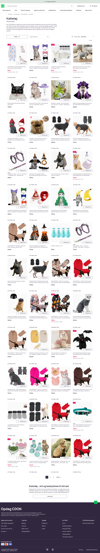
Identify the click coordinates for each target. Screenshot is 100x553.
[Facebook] (53, 549)
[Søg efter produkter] (71, 6)
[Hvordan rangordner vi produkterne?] (72, 36)
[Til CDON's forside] (2, 6)
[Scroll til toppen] (95, 502)
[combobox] (40, 6)
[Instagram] (47, 549)
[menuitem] (6, 10)
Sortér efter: (77, 36)
